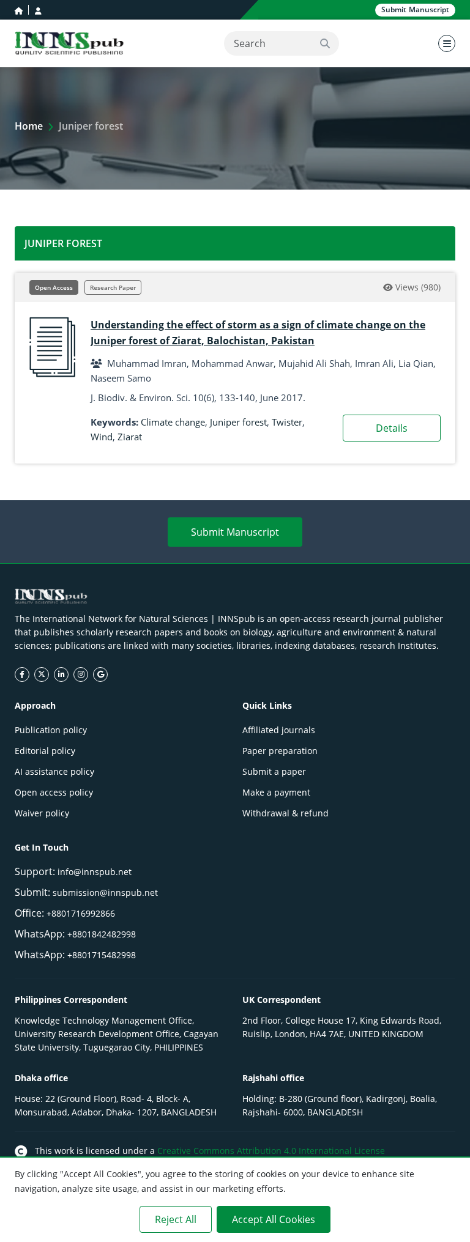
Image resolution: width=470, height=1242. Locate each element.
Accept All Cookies (273, 1219)
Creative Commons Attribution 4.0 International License (271, 1150)
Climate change (173, 422)
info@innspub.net (95, 872)
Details (392, 428)
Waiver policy (42, 813)
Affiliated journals (278, 730)
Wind (102, 437)
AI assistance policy (54, 771)
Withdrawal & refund (285, 813)
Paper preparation (280, 750)
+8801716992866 (81, 913)
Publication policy (51, 730)
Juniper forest (238, 422)
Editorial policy (45, 750)
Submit (415, 9)
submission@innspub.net (105, 892)
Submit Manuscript (235, 532)
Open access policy (54, 792)
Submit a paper (274, 771)
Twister (287, 422)
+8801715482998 (101, 955)
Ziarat (130, 437)
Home (29, 126)
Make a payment (276, 792)
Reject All (175, 1219)
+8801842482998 (101, 934)
